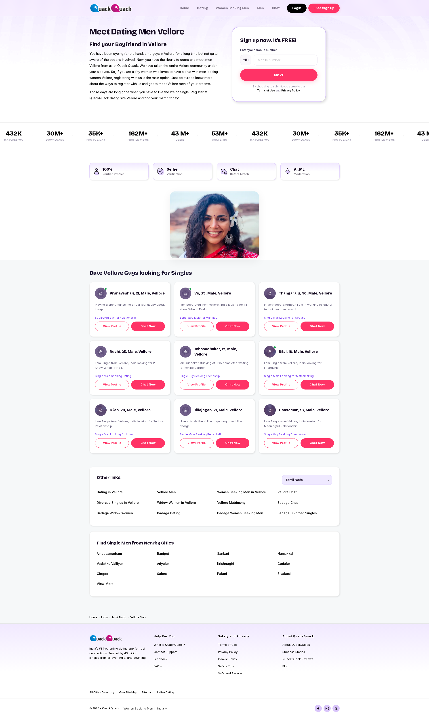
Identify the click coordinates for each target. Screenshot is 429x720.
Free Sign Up (324, 8)
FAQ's (158, 666)
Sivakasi (284, 574)
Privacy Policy (290, 90)
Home (184, 8)
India (104, 617)
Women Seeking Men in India (144, 708)
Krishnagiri (225, 563)
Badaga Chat (288, 502)
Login (296, 8)
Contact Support (165, 652)
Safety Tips (226, 666)
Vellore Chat (287, 492)
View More (105, 584)
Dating (202, 8)
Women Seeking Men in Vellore (241, 492)
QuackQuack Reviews (297, 659)
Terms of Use (266, 90)
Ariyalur (163, 563)
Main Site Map (128, 692)
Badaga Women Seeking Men (240, 513)
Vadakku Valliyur (110, 563)
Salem (162, 574)
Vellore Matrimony (231, 502)
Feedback (160, 659)
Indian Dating (165, 692)
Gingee (102, 574)
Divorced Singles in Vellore (118, 502)
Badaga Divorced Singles (297, 513)
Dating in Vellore (110, 492)
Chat (276, 8)
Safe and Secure (230, 673)
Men (260, 8)
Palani (222, 574)
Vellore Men (166, 492)
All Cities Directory (101, 692)
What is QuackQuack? (169, 644)
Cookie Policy (227, 659)
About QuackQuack (296, 644)
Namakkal (285, 553)
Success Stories (293, 652)
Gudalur (284, 563)
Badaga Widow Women (115, 513)
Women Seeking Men (232, 8)
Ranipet (163, 553)
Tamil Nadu (119, 617)
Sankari (223, 553)
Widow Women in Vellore (176, 502)
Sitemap (147, 692)
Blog (285, 666)
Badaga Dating (168, 513)
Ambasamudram (109, 553)
